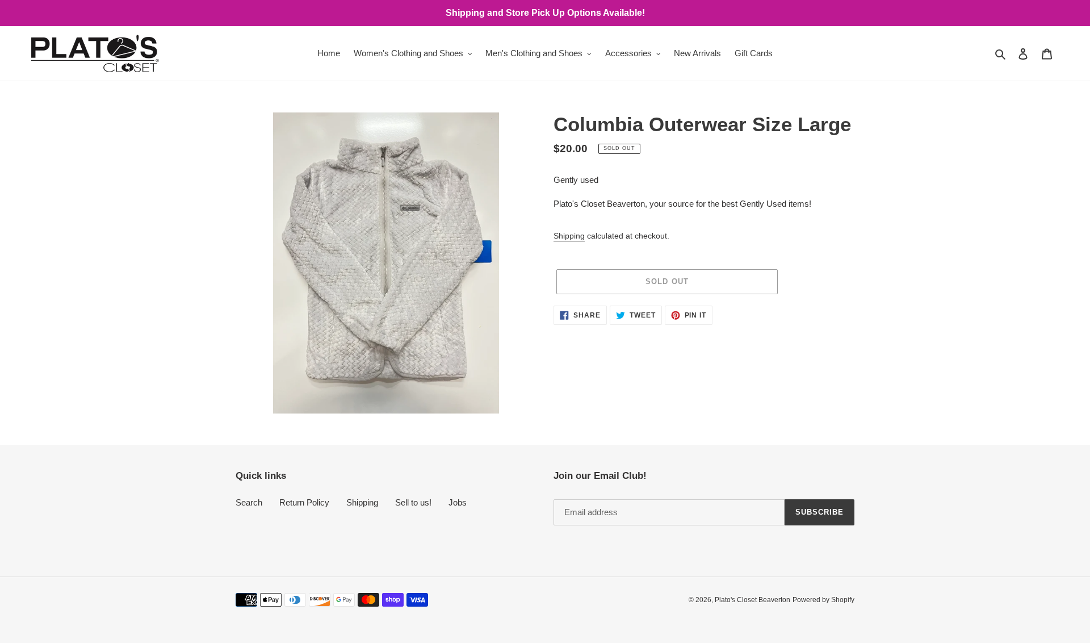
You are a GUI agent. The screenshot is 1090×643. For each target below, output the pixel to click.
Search (249, 502)
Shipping (569, 235)
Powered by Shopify (823, 600)
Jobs (457, 502)
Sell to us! (413, 502)
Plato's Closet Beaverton (752, 600)
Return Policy (304, 502)
